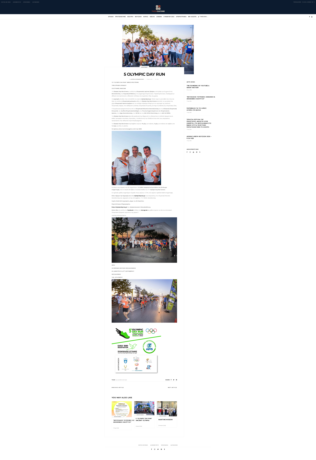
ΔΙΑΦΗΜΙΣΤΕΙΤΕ (17, 2)
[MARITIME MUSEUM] (167, 408)
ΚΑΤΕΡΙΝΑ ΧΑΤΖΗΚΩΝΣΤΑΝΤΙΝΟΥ (137, 79)
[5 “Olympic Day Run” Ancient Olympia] (144, 408)
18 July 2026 (189, 90)
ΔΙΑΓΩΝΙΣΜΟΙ (36, 2)
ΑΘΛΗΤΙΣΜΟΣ (144, 67)
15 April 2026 (139, 426)
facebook (130, 210)
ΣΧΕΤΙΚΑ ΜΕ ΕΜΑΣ (6, 2)
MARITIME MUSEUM (165, 419)
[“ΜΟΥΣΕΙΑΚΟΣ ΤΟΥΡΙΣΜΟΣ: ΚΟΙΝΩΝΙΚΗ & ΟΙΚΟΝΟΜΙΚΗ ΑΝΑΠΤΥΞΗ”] (122, 409)
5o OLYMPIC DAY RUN (121, 380)
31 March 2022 (149, 79)
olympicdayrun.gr (146, 99)
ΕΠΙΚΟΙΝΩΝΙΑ (26, 2)
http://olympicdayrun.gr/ (119, 207)
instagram (144, 210)
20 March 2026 (162, 425)
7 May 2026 (116, 428)
